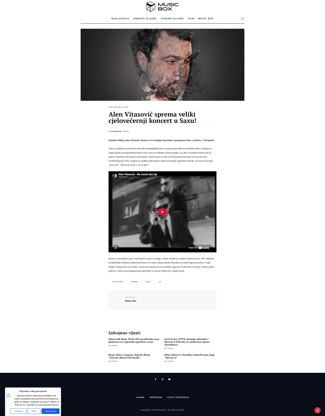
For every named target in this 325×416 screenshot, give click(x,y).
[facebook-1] (156, 379)
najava (148, 282)
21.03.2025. (170, 361)
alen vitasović (117, 282)
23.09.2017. (114, 361)
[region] (33, 402)
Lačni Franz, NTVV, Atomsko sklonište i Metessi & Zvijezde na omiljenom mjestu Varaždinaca (187, 342)
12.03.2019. (170, 348)
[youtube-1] (169, 379)
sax (160, 282)
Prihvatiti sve (50, 411)
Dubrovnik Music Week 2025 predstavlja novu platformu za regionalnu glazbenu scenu (134, 340)
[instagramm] (162, 379)
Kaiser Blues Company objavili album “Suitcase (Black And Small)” (129, 356)
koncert (134, 282)
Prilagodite (18, 411)
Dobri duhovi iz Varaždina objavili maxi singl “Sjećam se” (189, 356)
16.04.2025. (114, 345)
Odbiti (34, 411)
